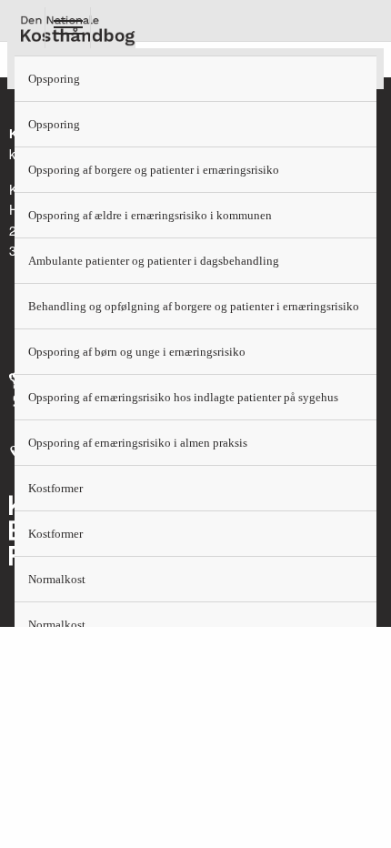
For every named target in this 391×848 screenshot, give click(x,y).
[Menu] (67, 27)
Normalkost (56, 579)
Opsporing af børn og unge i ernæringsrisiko (137, 351)
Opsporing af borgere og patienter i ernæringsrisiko (153, 170)
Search (113, 28)
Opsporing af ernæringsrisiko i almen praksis (137, 442)
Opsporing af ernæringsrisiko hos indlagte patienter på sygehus (183, 397)
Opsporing (54, 79)
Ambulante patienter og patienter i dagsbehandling (153, 261)
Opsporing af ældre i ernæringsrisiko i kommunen (150, 215)
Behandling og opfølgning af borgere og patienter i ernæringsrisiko (193, 306)
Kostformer (55, 488)
